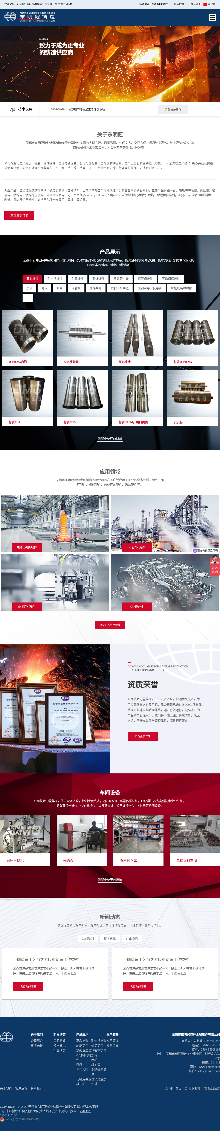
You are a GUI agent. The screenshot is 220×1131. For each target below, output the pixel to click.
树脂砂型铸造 (120, 288)
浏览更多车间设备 (110, 879)
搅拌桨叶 (96, 288)
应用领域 (113, 1040)
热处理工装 (121, 278)
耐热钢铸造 (55, 278)
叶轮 (44, 288)
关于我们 (6, 1088)
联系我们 (196, 4)
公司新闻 (88, 938)
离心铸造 (32, 278)
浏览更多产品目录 (110, 438)
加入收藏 (179, 4)
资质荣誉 (37, 1045)
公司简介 (37, 1040)
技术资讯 (110, 938)
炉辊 (29, 288)
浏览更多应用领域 (110, 625)
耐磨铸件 (78, 278)
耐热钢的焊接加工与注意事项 (87, 109)
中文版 (212, 4)
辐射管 (76, 288)
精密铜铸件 (145, 278)
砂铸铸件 (99, 278)
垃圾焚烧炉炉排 (181, 288)
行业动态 (132, 938)
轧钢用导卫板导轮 (150, 288)
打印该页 (175, 1088)
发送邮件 (195, 1088)
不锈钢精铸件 (171, 278)
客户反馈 (21, 1088)
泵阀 (60, 288)
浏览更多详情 (19, 215)
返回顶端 (214, 1088)
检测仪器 (113, 1045)
